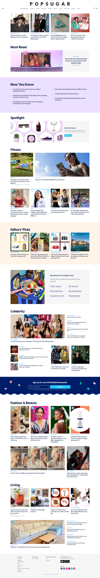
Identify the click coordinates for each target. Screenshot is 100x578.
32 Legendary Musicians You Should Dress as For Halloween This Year (31, 349)
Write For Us (19, 558)
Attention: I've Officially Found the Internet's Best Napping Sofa (30, 547)
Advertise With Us (20, 561)
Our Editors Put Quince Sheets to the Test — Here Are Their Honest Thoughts (77, 523)
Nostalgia (33, 507)
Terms (45, 389)
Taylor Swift (54, 208)
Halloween (21, 346)
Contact (18, 566)
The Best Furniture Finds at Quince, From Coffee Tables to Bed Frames (77, 537)
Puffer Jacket (55, 286)
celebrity (18, 311)
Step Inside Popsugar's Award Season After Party (77, 330)
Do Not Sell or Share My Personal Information (23, 569)
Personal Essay (70, 315)
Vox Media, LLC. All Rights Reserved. (51, 574)
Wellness (44, 8)
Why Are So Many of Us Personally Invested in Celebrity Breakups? (78, 37)
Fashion (32, 8)
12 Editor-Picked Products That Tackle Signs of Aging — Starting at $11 (79, 438)
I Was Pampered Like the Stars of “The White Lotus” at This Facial (19, 438)
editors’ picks (20, 230)
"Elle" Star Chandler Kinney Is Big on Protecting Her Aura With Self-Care (39, 438)
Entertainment (24, 8)
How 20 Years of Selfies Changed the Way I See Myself (28, 473)
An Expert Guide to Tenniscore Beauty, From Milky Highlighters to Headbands (58, 439)
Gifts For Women (15, 252)
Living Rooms (14, 545)
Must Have (66, 8)
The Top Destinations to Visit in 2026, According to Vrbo (76, 543)
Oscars (68, 327)
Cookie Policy (19, 571)
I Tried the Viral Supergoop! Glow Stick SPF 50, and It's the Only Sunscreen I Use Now (40, 256)
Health (55, 8)
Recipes (12, 507)
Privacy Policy (50, 389)
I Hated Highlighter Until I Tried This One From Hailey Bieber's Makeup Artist (59, 37)
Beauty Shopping (75, 434)
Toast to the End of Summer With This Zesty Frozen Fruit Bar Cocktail (19, 511)
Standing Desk (74, 296)
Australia (47, 560)
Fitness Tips (38, 177)
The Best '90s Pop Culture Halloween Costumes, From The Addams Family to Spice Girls (33, 357)
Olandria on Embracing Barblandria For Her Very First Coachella (77, 323)
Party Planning (14, 339)
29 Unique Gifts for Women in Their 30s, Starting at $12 (20, 255)
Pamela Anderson (15, 33)
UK (46, 558)
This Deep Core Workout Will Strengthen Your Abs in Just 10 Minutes (20, 181)
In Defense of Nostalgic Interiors (38, 510)
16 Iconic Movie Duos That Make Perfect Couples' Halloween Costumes (31, 366)
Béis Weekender (75, 291)
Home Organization (75, 507)
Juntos (73, 8)
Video (78, 8)
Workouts (13, 177)
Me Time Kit (73, 286)
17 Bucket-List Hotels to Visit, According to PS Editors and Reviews (79, 256)
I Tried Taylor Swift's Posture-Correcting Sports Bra (60, 211)
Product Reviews (15, 208)
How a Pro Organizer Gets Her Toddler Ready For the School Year (79, 511)
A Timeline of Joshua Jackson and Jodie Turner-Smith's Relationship (40, 37)
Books (49, 8)
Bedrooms (69, 527)
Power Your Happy (35, 558)
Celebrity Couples (35, 33)
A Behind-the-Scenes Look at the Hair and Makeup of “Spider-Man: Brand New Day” (77, 475)
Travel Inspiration (55, 252)
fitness (16, 150)
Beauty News (54, 33)
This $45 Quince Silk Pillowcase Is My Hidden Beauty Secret (76, 530)
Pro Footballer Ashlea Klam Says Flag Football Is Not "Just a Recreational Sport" (80, 212)
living (15, 485)
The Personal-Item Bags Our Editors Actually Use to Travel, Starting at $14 (60, 256)
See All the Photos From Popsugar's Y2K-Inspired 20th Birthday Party (32, 341)
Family (60, 8)
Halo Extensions (56, 291)
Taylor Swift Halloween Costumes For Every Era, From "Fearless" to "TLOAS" (76, 336)
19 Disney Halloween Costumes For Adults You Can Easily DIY (79, 368)
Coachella (69, 320)
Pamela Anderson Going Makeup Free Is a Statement (19, 36)
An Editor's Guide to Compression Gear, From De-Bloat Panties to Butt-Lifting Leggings (20, 213)
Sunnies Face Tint (57, 296)
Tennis (32, 208)
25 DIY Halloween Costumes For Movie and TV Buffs (60, 367)
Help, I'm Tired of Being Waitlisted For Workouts (49, 180)
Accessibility (19, 560)
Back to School (55, 507)
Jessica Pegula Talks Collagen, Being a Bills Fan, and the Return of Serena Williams (39, 213)
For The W (73, 208)
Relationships (74, 33)
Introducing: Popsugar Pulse (74, 317)
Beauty (38, 8)
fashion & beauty (24, 403)
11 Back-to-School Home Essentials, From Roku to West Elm (60, 511)
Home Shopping (70, 534)
